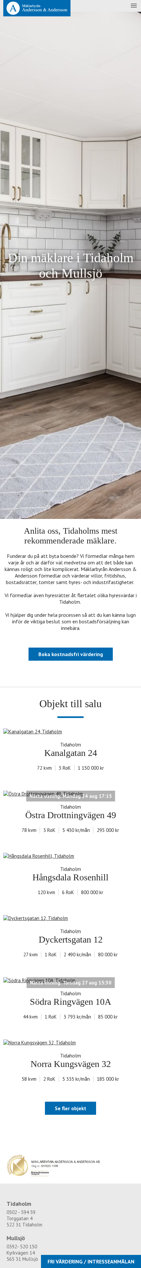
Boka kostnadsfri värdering (70, 654)
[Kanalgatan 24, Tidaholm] (70, 731)
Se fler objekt (70, 1108)
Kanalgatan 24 (70, 753)
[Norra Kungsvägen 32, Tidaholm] (70, 1042)
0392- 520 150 (22, 1246)
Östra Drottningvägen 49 (70, 815)
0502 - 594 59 (21, 1212)
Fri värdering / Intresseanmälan (91, 1261)
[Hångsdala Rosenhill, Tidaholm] (70, 856)
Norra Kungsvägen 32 (70, 1064)
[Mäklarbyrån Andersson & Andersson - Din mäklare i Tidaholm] (37, 8)
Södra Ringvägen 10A (70, 1002)
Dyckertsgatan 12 (71, 939)
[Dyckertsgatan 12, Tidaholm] (70, 918)
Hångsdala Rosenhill (70, 877)
